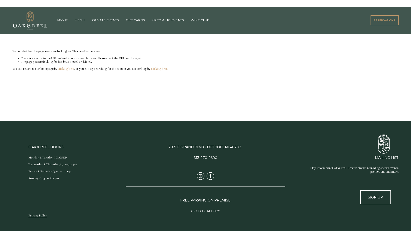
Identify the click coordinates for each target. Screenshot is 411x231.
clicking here (66, 69)
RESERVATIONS (384, 20)
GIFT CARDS (135, 20)
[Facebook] (210, 176)
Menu (79, 20)
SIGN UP (375, 197)
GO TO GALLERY (205, 211)
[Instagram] (200, 176)
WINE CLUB (200, 20)
